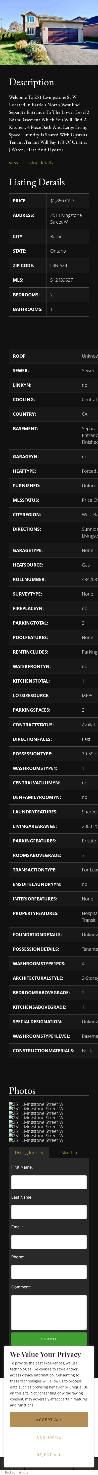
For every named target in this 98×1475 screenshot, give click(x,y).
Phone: (17, 1256)
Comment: (21, 1286)
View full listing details (31, 163)
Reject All (49, 1454)
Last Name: (22, 1197)
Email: (17, 1226)
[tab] (29, 1152)
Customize (49, 1437)
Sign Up (69, 1152)
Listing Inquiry (29, 1152)
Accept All (49, 1419)
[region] (49, 1410)
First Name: (22, 1167)
